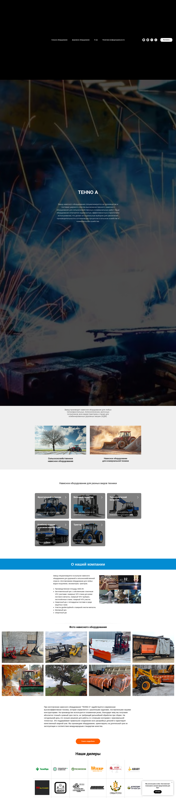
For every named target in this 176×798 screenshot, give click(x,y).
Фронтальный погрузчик (49, 497)
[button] (88, 741)
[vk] (151, 40)
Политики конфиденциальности (113, 40)
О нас (96, 40)
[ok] (155, 40)
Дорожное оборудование (81, 40)
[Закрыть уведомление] (172, 782)
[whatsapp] (143, 40)
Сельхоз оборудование (59, 40)
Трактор (77, 525)
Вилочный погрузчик (83, 497)
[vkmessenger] (147, 40)
